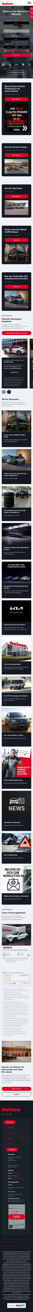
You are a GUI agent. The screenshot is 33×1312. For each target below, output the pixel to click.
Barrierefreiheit (23, 1239)
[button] (16, 55)
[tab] (10, 1122)
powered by (11, 1305)
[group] (16, 955)
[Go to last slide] (4, 955)
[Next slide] (28, 955)
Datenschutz (5, 1239)
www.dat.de (15, 1025)
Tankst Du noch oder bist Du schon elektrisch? (15, 474)
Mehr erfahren (16, 99)
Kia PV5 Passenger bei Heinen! (16, 696)
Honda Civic (8, 362)
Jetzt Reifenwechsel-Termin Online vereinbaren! (15, 511)
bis (25, 45)
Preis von (9, 45)
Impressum (14, 1239)
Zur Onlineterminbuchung (16, 72)
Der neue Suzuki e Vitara (13, 735)
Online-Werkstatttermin (13, 780)
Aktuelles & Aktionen (12, 822)
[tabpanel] (16, 1189)
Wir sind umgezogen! (12, 664)
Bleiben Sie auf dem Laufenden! (16, 896)
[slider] (5, 51)
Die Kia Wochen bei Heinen (14, 625)
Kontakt (16, 1094)
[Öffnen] (23, 3)
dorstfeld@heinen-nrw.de (18, 1178)
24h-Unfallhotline (10, 855)
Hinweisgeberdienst (7, 1242)
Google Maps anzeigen (17, 1216)
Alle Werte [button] (12, 961)
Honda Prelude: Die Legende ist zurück (16, 548)
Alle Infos (16, 240)
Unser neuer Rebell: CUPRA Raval (14, 436)
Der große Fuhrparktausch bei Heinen (16, 587)
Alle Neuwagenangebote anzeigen (16, 333)
